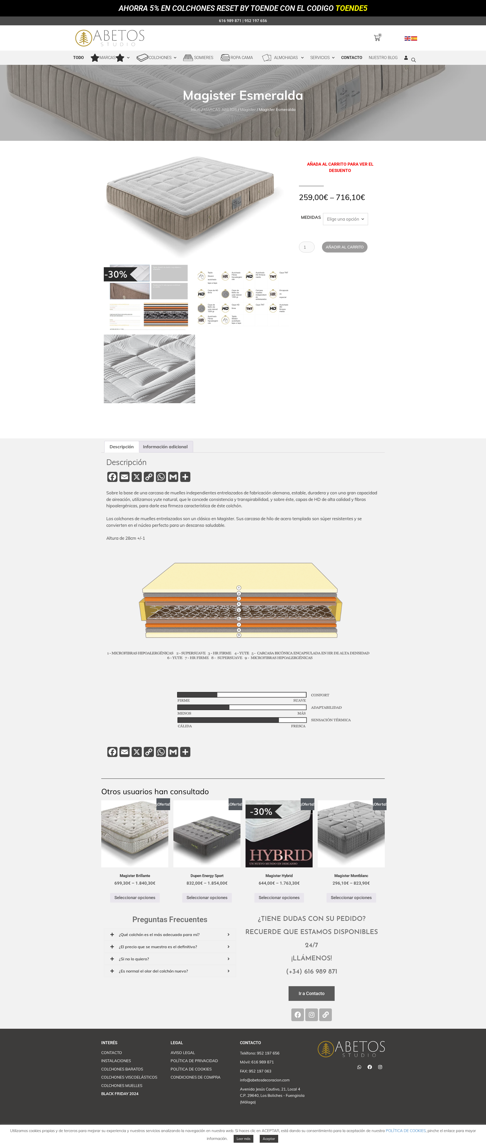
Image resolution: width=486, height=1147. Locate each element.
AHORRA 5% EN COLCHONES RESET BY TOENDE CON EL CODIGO (243, 8)
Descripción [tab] (122, 446)
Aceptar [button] (269, 1139)
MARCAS (107, 57)
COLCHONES (160, 57)
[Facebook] (297, 1014)
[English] (407, 38)
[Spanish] (414, 38)
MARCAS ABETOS (220, 109)
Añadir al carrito (345, 247)
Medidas (311, 217)
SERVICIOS (320, 57)
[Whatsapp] (359, 1067)
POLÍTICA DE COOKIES (406, 1130)
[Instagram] (311, 1014)
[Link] (325, 1014)
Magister (248, 109)
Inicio (195, 109)
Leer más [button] (243, 1139)
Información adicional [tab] (165, 446)
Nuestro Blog (383, 57)
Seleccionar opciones (134, 897)
